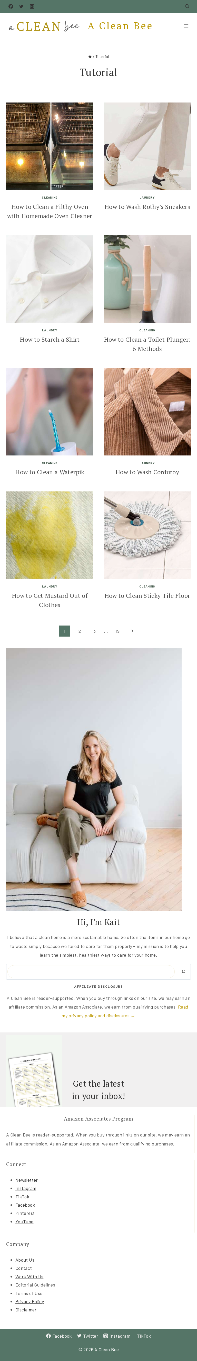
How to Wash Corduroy (147, 472)
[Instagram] (32, 6)
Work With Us (29, 1276)
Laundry (147, 197)
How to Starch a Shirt (50, 339)
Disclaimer (26, 1309)
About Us (24, 1260)
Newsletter (26, 1180)
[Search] (183, 971)
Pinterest (25, 1213)
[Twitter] (21, 6)
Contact (23, 1268)
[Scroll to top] (184, 1341)
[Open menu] (186, 26)
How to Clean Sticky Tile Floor (147, 595)
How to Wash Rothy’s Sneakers (147, 206)
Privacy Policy (29, 1301)
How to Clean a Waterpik (49, 472)
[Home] (90, 56)
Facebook (25, 1205)
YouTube (24, 1221)
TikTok (22, 1196)
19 (117, 631)
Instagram (25, 1188)
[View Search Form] (187, 6)
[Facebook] (10, 6)
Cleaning (50, 197)
